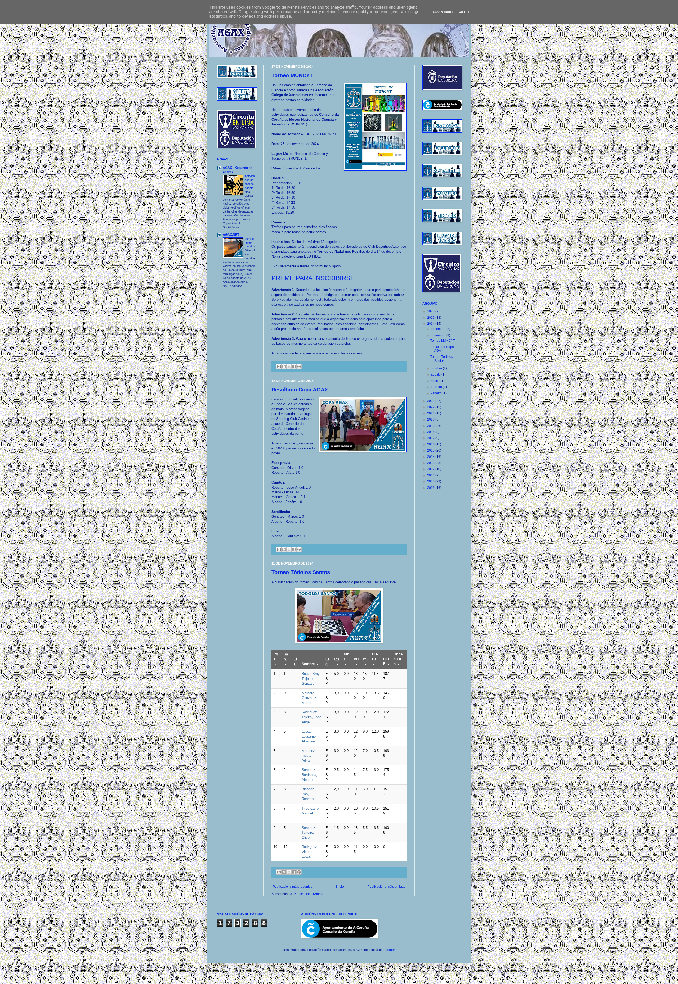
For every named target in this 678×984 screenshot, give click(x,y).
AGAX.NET (231, 235)
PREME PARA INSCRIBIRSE (313, 278)
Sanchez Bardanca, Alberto (309, 775)
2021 (431, 413)
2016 (431, 444)
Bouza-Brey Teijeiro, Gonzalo (311, 678)
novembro (438, 335)
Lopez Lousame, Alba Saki (309, 736)
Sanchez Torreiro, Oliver (308, 832)
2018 (431, 432)
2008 (431, 488)
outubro (437, 368)
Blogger (389, 950)
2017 (431, 438)
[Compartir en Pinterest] (299, 366)
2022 (431, 407)
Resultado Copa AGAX (299, 389)
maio (435, 381)
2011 (431, 475)
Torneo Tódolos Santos (300, 572)
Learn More (443, 12)
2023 (431, 401)
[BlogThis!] (284, 366)
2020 (431, 419)
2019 (431, 426)
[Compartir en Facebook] (294, 366)
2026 (431, 311)
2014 (431, 457)
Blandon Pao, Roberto (308, 794)
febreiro (437, 387)
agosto (436, 374)
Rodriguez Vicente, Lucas (309, 852)
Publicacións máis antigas (386, 886)
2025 (431, 317)
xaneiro (437, 393)
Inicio (340, 886)
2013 (431, 463)
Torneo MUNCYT (292, 75)
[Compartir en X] (289, 366)
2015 (431, 450)
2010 (431, 481)
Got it (464, 12)
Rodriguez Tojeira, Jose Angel (311, 717)
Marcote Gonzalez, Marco (309, 698)
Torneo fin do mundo (249, 242)
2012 (431, 469)
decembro (438, 329)
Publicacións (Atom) (308, 894)
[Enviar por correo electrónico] (279, 366)
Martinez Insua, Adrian (308, 755)
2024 (431, 324)
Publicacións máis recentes (292, 886)
